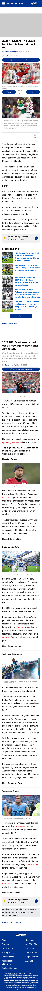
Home (4, 323)
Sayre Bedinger (11, 52)
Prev (9, 92)
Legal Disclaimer (32, 956)
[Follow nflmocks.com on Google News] (36, 238)
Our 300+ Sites (31, 944)
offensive (20, 627)
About (4, 940)
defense (6, 637)
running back (32, 864)
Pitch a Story (31, 948)
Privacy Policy (8, 952)
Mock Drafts (13, 323)
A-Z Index (29, 961)
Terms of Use (31, 952)
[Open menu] (3, 3)
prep (7, 407)
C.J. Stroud (7, 497)
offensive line (8, 883)
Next (33, 92)
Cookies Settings (9, 968)
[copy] (15, 55)
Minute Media (13, 974)
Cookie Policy (8, 956)
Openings (29, 940)
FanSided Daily (8, 948)
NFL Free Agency (15, 922)
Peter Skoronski (19, 826)
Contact (5, 944)
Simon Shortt (10, 365)
